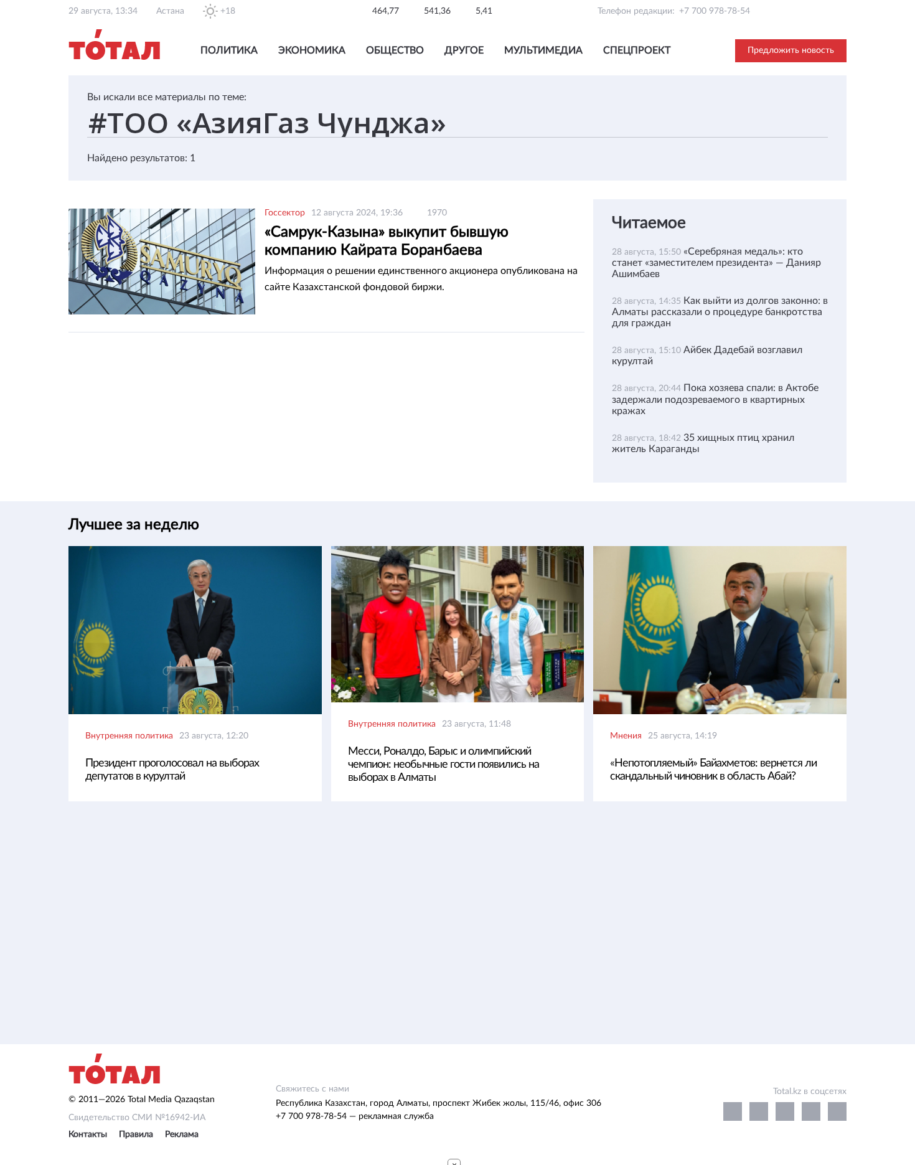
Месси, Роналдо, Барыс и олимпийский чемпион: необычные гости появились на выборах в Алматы (443, 764)
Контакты (87, 1134)
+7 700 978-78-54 (714, 11)
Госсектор (285, 213)
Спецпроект (636, 50)
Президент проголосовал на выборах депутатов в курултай (172, 770)
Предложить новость (791, 50)
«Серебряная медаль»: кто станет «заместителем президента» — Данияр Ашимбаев (716, 263)
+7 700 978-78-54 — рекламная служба (355, 1116)
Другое (464, 50)
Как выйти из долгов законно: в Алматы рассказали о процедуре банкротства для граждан (720, 312)
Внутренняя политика (129, 736)
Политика (229, 50)
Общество (395, 50)
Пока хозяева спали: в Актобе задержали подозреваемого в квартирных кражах (715, 399)
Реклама (182, 1134)
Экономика (311, 50)
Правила (136, 1134)
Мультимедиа (543, 50)
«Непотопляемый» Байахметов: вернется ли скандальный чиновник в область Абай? (713, 770)
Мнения (626, 736)
